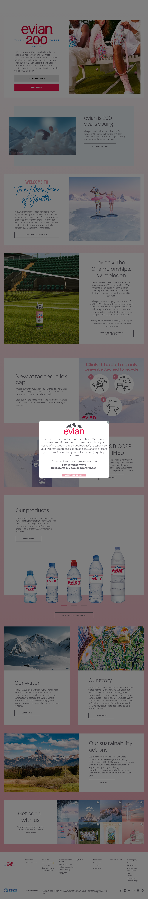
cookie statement (74, 464)
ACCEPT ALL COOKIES (74, 475)
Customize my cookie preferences (73, 467)
